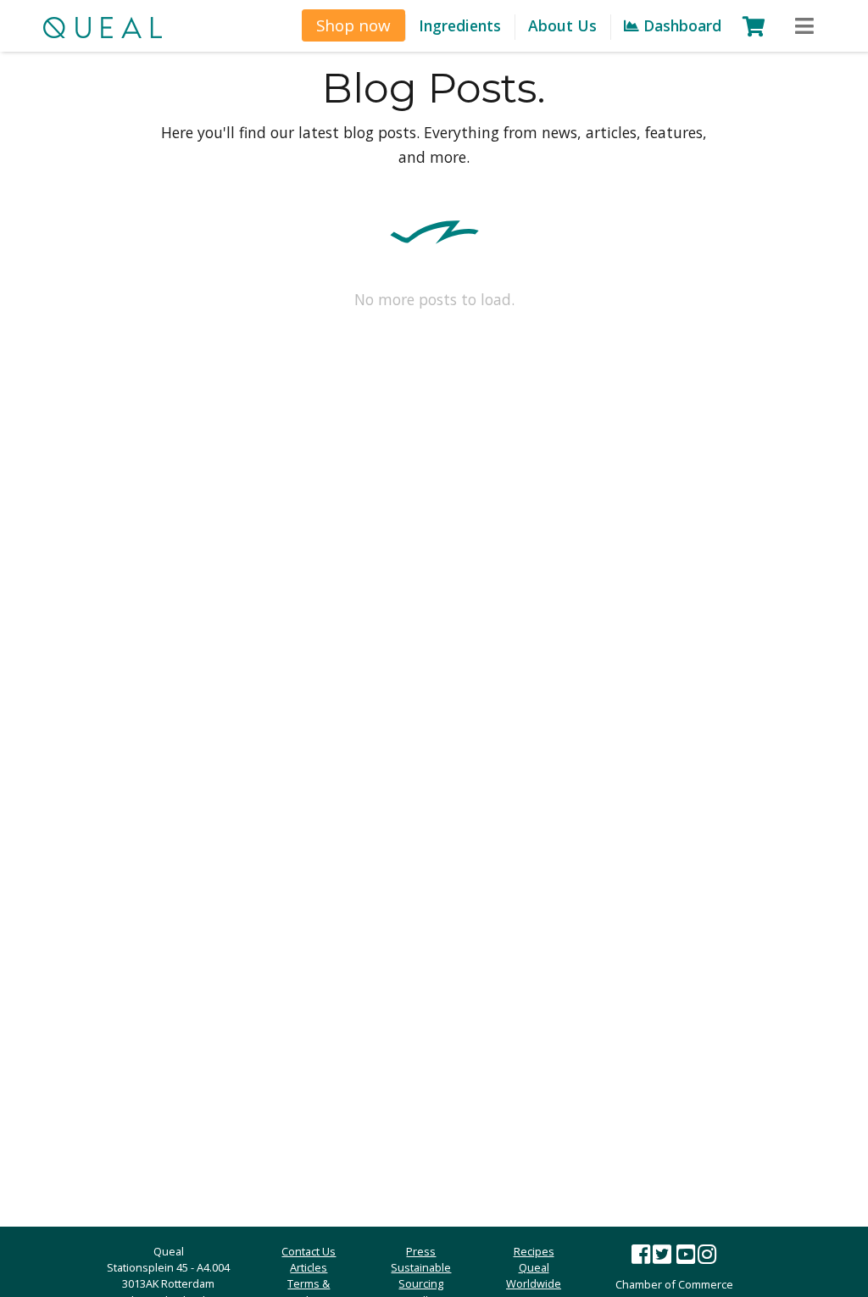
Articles (308, 1267)
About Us (562, 25)
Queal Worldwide (533, 1275)
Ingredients (460, 25)
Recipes (534, 1251)
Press (421, 1251)
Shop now (353, 25)
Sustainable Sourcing (421, 1275)
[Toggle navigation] (804, 26)
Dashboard (680, 25)
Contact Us (308, 1251)
